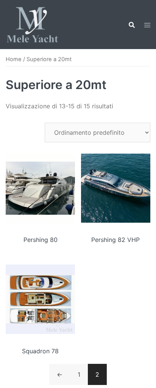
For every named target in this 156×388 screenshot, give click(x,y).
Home (14, 59)
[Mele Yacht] (32, 24)
